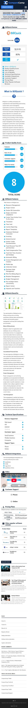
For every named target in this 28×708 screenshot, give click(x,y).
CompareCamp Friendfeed (7, 685)
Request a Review (5, 632)
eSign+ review (14, 547)
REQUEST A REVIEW (7, 7)
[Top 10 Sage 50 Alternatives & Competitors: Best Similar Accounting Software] (5, 582)
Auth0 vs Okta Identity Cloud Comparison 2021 (18, 567)
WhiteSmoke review (13, 532)
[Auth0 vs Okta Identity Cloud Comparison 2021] (5, 569)
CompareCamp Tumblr (6, 689)
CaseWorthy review (13, 542)
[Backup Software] (5, 598)
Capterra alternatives (6, 643)
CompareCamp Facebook (7, 682)
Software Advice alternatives (7, 639)
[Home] (14, 2)
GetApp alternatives (5, 635)
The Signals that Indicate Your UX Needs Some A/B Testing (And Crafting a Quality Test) (12, 666)
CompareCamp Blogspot (6, 693)
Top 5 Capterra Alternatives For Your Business (15, 670)
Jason (2, 665)
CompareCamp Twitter (6, 678)
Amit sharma (4, 651)
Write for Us (4, 628)
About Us (3, 621)
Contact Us (3, 624)
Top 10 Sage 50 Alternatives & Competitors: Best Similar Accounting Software (19, 582)
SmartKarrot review (13, 537)
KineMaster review (13, 552)
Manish (3, 656)
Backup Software (16, 595)
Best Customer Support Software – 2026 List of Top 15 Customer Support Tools (12, 652)
